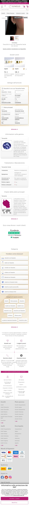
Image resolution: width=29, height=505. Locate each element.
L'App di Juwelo (8, 390)
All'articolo (13, 129)
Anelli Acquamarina (6, 429)
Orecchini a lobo (6, 102)
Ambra (16, 436)
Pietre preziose (14, 301)
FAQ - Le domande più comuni (7, 397)
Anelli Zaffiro (4, 414)
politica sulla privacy (18, 495)
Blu (2, 123)
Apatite (17, 443)
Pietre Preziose (10, 13)
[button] (2, 6)
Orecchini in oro (7, 310)
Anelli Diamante (5, 407)
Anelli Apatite (4, 438)
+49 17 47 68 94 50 (8, 360)
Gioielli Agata (18, 407)
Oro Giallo (17, 95)
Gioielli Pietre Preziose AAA (6, 417)
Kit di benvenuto (7, 386)
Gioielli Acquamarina (20, 405)
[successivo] (26, 69)
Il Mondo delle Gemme (21, 392)
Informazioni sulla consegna (7, 393)
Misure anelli (21, 395)
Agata (16, 431)
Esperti (21, 384)
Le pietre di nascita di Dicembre (9, 320)
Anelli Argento (4, 440)
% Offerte (10, 315)
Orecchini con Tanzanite (19, 310)
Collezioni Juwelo (20, 13)
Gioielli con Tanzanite (10, 306)
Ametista (17, 440)
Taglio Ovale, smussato (5, 118)
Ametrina (17, 438)
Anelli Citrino (4, 443)
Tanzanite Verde (19, 111)
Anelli (2, 405)
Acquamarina (18, 429)
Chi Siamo (21, 380)
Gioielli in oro (21, 306)
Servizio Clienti (7, 380)
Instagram (10, 477)
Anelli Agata (4, 431)
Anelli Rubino (4, 412)
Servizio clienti (7, 358)
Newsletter (21, 389)
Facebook (2, 477)
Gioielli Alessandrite (20, 409)
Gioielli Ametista (19, 412)
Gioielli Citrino (18, 419)
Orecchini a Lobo (23, 320)
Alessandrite (18, 433)
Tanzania (17, 123)
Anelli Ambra (4, 433)
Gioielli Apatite (18, 416)
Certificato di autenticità (7, 383)
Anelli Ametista (4, 436)
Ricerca (27, 9)
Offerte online (18, 315)
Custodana (18, 102)
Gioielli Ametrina (19, 414)
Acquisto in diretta (7, 388)
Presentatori (21, 382)
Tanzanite (4, 111)
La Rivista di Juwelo (21, 387)
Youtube (6, 477)
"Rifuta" (7, 493)
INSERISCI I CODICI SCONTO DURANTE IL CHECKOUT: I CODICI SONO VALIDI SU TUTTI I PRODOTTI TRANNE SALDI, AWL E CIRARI (14, 2)
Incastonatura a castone (19, 118)
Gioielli (3, 13)
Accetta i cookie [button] (14, 498)
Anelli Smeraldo (5, 409)
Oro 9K (3, 99)
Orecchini (22, 301)
